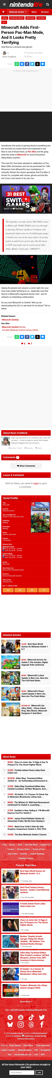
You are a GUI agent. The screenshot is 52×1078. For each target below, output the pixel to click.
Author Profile (16, 448)
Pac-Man (41, 18)
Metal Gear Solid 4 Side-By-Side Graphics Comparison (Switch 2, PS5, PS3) (27, 827)
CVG (36, 1054)
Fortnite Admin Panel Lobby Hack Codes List (26, 771)
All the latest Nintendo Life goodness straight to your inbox (26, 1065)
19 (17, 714)
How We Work (31, 845)
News (5, 18)
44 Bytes (17, 1036)
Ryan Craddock (9, 57)
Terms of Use (39, 849)
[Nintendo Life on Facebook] (42, 1025)
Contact (10, 849)
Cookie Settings (37, 854)
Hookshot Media (16, 1033)
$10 (44, 590)
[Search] (47, 4)
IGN (36, 1050)
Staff (20, 845)
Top (5, 845)
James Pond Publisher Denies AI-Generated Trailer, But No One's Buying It (26, 819)
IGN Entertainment (39, 1033)
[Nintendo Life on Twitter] (42, 1017)
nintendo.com (7, 582)
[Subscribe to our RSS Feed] (10, 1017)
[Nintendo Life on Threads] (31, 1025)
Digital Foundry (8, 1050)
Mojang (5, 522)
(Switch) (10, 320)
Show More (25, 1001)
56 (17, 667)
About (12, 845)
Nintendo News (25, 1050)
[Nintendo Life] (26, 4)
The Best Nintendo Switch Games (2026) (20, 330)
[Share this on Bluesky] (22, 64)
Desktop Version (26, 858)
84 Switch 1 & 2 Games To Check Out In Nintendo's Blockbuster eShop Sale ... (28, 795)
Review (14, 327)
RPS (43, 1054)
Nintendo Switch (16, 18)
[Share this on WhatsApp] (17, 64)
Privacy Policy (23, 849)
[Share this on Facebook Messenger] (42, 64)
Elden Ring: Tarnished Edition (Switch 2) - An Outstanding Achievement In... (28, 779)
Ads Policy (13, 854)
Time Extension (43, 1045)
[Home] (3, 12)
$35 (20, 590)
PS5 (10, 517)
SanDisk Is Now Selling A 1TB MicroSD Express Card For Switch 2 (28, 811)
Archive (23, 854)
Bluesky (29, 448)
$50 (8, 590)
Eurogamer (46, 1050)
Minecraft (30, 18)
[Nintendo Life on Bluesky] (10, 1025)
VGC (10, 1054)
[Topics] (4, 4)
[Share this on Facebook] (27, 64)
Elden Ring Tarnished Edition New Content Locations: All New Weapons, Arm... (28, 787)
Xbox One (16, 517)
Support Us (45, 845)
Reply (39, 448)
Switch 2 (6, 517)
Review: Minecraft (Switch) (12, 576)
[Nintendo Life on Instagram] (20, 1025)
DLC (4, 22)
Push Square (15, 1045)
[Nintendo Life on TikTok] (31, 1017)
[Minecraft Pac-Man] (26, 269)
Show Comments (27, 466)
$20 (32, 590)
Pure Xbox (28, 1045)
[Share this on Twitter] (32, 64)
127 (17, 651)
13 (17, 698)
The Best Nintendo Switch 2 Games (27, 834)
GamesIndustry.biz (22, 1054)
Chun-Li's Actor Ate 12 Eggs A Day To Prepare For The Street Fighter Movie (28, 763)
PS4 (22, 517)
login (36, 483)
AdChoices (29, 1036)
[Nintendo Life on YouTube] (20, 1017)
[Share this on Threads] (37, 64)
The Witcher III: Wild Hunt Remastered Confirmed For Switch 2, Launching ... (28, 803)
